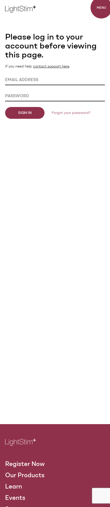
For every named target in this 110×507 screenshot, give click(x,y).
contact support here (51, 66)
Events (15, 497)
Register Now (25, 463)
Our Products (25, 475)
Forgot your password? (71, 113)
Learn (13, 486)
